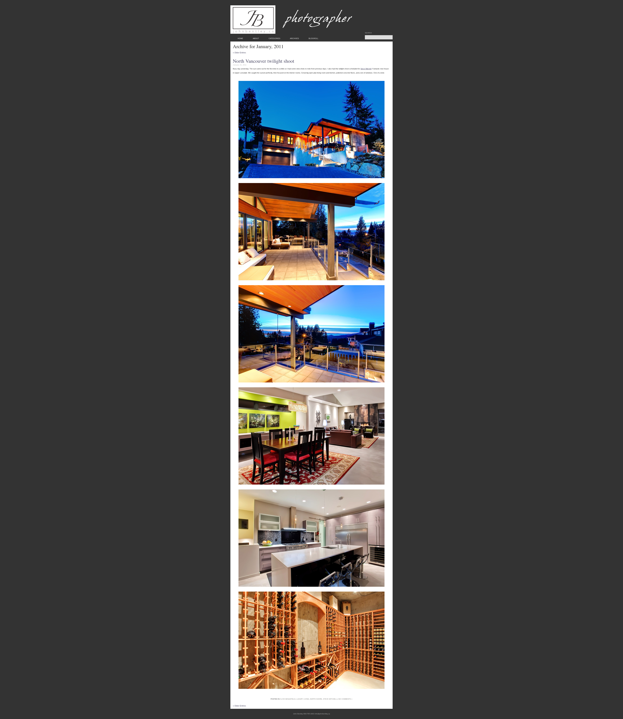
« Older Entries (239, 53)
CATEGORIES (274, 38)
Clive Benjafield (287, 699)
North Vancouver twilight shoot (263, 61)
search (368, 33)
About (256, 38)
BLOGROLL (313, 38)
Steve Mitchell (365, 69)
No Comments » (345, 699)
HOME (240, 38)
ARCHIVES (294, 38)
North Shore (316, 699)
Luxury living (302, 699)
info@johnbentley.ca (322, 714)
